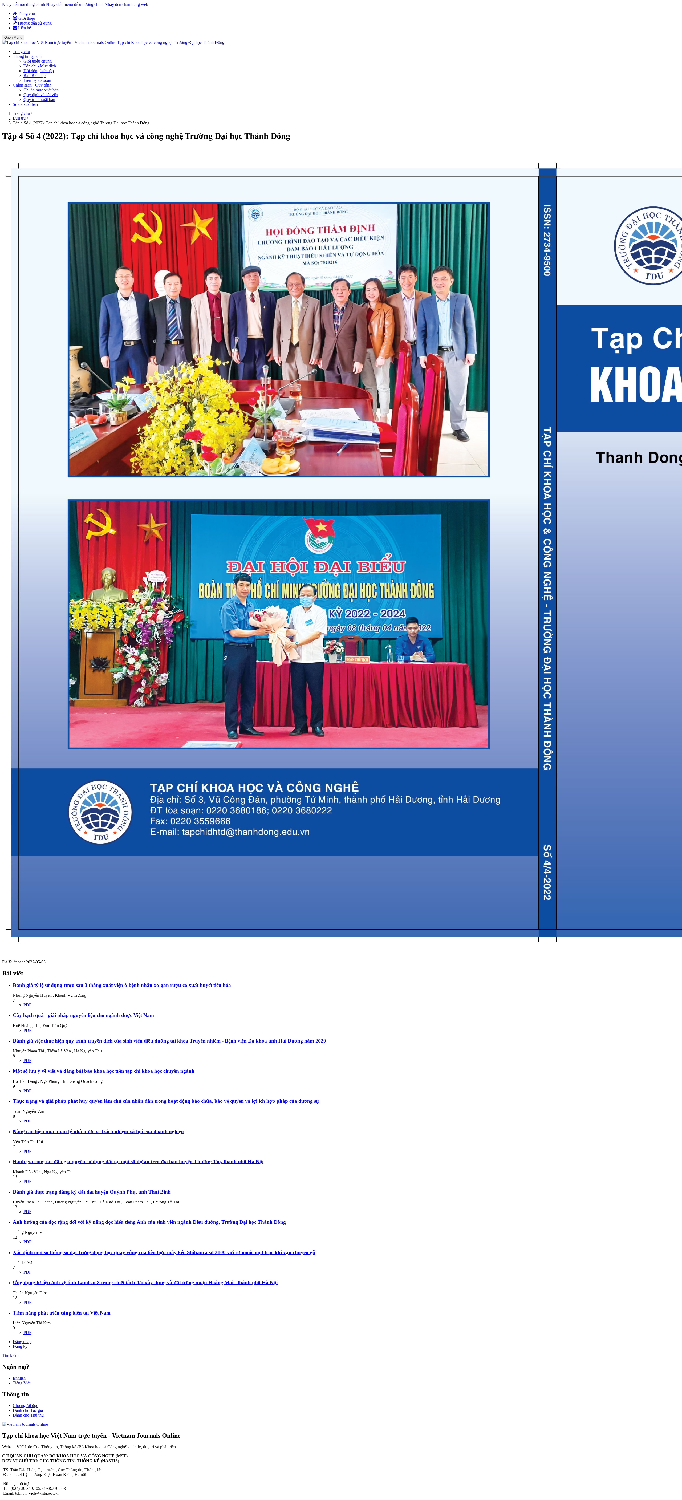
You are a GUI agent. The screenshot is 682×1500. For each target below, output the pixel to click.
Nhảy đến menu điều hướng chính (75, 4)
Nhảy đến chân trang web (126, 4)
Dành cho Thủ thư (28, 1415)
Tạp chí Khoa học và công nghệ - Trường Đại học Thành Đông (170, 42)
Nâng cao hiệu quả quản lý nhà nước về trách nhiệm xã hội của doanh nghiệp (98, 1131)
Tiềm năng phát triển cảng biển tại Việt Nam (62, 1313)
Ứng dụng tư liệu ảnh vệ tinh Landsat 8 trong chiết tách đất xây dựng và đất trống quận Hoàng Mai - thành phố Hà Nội (145, 1282)
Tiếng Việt (21, 1383)
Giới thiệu (26, 18)
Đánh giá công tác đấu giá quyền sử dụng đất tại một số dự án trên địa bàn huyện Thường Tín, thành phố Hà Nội (138, 1161)
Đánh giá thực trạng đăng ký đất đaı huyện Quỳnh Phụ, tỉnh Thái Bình (92, 1192)
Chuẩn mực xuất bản (41, 90)
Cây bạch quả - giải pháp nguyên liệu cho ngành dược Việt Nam (83, 1015)
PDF (27, 1005)
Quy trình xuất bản (39, 99)
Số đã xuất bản (25, 104)
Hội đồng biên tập (38, 70)
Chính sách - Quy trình (32, 85)
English (19, 1378)
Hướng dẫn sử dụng (34, 23)
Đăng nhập (22, 1341)
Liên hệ (24, 28)
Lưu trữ (20, 118)
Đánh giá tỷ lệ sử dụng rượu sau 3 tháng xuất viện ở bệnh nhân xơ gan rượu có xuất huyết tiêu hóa (122, 985)
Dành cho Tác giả (28, 1410)
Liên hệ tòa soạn (37, 80)
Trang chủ (26, 13)
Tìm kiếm (10, 1355)
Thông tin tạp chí (27, 56)
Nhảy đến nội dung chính (23, 4)
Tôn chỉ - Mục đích (39, 66)
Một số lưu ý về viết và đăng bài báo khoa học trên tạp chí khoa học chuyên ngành (103, 1071)
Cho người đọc (25, 1405)
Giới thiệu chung (37, 61)
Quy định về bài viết (40, 94)
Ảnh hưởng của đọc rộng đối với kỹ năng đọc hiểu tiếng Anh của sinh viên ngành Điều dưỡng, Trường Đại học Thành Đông (149, 1222)
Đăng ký (20, 1346)
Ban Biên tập (34, 75)
